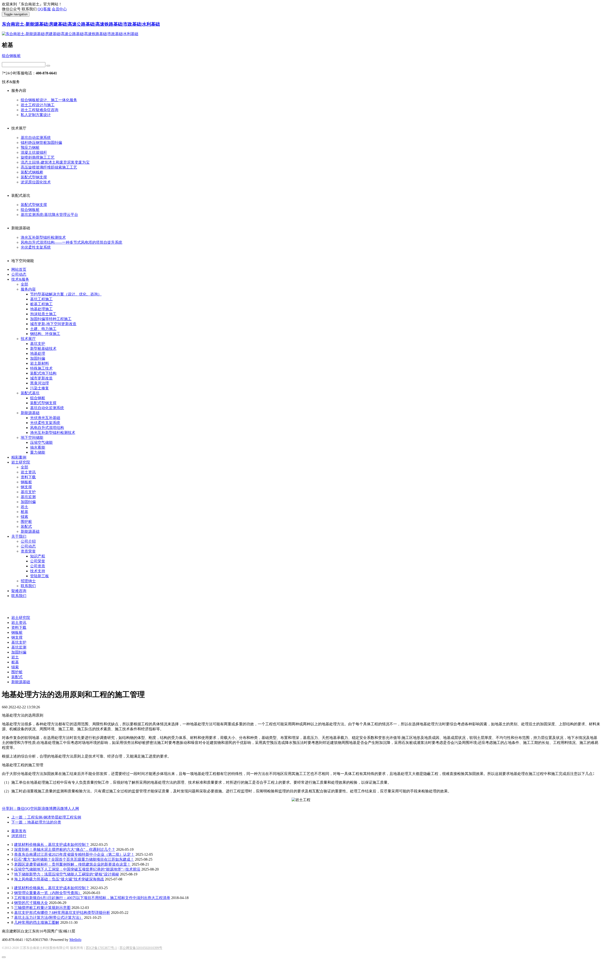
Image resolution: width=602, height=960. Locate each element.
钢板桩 (26, 482)
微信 (20, 809)
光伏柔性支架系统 (36, 247)
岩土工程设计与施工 (38, 105)
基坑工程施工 (41, 299)
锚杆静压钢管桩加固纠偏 (41, 143)
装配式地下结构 (43, 373)
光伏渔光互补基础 (45, 418)
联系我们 (28, 586)
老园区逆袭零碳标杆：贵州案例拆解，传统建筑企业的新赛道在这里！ (72, 864)
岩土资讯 (28, 472)
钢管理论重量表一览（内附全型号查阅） (48, 893)
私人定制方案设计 (36, 115)
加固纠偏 (37, 358)
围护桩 (26, 522)
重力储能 (37, 452)
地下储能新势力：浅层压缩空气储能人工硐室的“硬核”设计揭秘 (66, 874)
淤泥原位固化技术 (36, 182)
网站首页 (18, 269)
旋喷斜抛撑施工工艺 (38, 157)
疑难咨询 (18, 591)
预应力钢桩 (30, 147)
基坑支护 (37, 344)
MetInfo (75, 940)
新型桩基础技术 (43, 349)
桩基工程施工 (41, 304)
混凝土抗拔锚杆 (34, 152)
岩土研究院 (20, 462)
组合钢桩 (37, 398)
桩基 (24, 512)
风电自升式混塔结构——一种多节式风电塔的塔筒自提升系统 (71, 242)
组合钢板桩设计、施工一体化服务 (49, 100)
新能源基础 (30, 413)
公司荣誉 (37, 561)
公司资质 (37, 566)
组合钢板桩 (11, 56)
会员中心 (59, 9)
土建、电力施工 (43, 329)
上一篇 (46, 817)
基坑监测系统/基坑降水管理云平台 (49, 215)
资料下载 (28, 477)
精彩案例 (18, 457)
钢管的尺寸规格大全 (31, 903)
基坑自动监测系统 (36, 138)
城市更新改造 (41, 378)
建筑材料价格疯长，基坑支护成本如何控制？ (51, 845)
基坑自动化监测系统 (47, 408)
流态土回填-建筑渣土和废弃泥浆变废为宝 (55, 162)
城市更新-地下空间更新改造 (53, 324)
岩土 (24, 507)
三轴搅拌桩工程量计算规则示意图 (42, 908)
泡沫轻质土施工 (43, 314)
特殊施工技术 (41, 368)
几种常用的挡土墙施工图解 (36, 922)
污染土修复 (39, 388)
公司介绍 (28, 541)
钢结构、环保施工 (45, 334)
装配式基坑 (30, 393)
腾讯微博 (60, 809)
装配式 (26, 526)
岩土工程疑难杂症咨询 (39, 110)
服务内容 (28, 289)
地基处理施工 (41, 309)
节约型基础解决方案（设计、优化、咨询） (66, 294)
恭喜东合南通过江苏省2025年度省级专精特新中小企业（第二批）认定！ (74, 854)
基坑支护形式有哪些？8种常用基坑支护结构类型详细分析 (62, 913)
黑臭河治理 (39, 383)
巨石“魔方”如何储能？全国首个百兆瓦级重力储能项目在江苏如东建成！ (74, 859)
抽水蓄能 (37, 447)
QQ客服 (44, 9)
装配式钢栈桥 (32, 172)
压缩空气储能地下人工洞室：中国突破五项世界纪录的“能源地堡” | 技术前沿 (77, 869)
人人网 (73, 809)
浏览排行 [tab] (18, 836)
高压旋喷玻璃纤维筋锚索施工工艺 (49, 167)
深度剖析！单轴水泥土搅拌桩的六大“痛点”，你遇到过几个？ (64, 849)
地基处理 (37, 353)
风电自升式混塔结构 (47, 428)
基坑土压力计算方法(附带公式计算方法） (48, 918)
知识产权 (37, 556)
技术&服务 (20, 279)
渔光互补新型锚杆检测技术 (43, 237)
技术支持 (37, 571)
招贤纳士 (28, 581)
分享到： (9, 809)
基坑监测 (28, 497)
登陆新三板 (39, 576)
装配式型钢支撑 (34, 177)
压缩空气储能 (41, 442)
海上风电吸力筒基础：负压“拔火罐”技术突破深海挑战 (59, 879)
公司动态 (18, 274)
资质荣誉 (28, 551)
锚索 (24, 517)
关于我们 (18, 536)
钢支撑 (26, 487)
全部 (24, 284)
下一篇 (36, 822)
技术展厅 (28, 339)
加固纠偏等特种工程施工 (50, 319)
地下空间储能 (32, 438)
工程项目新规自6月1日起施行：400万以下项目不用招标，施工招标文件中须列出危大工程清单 (92, 898)
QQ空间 (31, 809)
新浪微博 (45, 809)
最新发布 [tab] (18, 831)
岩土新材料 (39, 363)
